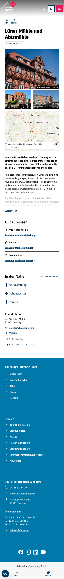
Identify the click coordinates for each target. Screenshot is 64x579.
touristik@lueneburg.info (22, 493)
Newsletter (15, 460)
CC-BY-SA (55, 87)
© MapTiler (22, 144)
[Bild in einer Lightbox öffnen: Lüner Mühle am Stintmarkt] (18, 99)
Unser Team (16, 374)
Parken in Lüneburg (20, 442)
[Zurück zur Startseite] (8, 8)
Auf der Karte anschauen (49, 276)
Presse (13, 392)
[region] (32, 131)
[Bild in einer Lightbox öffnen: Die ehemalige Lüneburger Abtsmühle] (46, 99)
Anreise (13, 436)
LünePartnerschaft (19, 380)
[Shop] (51, 8)
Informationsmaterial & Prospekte (27, 454)
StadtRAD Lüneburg (20, 448)
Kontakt (14, 398)
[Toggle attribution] (55, 144)
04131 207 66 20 (18, 487)
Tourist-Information (20, 424)
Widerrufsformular (19, 530)
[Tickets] (59, 8)
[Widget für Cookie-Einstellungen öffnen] (5, 573)
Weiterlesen (11, 210)
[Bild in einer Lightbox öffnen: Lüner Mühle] (32, 69)
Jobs (12, 386)
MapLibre (12, 144)
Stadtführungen (17, 430)
